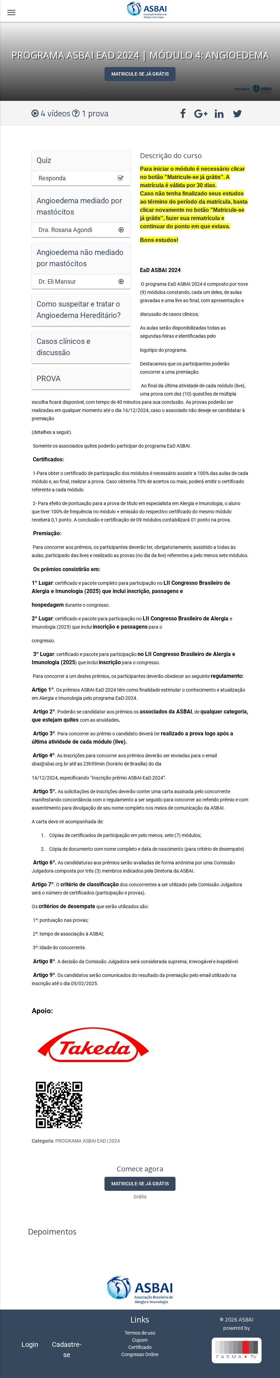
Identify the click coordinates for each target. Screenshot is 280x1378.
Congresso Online (139, 1354)
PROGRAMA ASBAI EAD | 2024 (87, 1141)
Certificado (140, 1347)
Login (30, 1344)
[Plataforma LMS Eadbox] (236, 1351)
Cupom (140, 1340)
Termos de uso (140, 1333)
